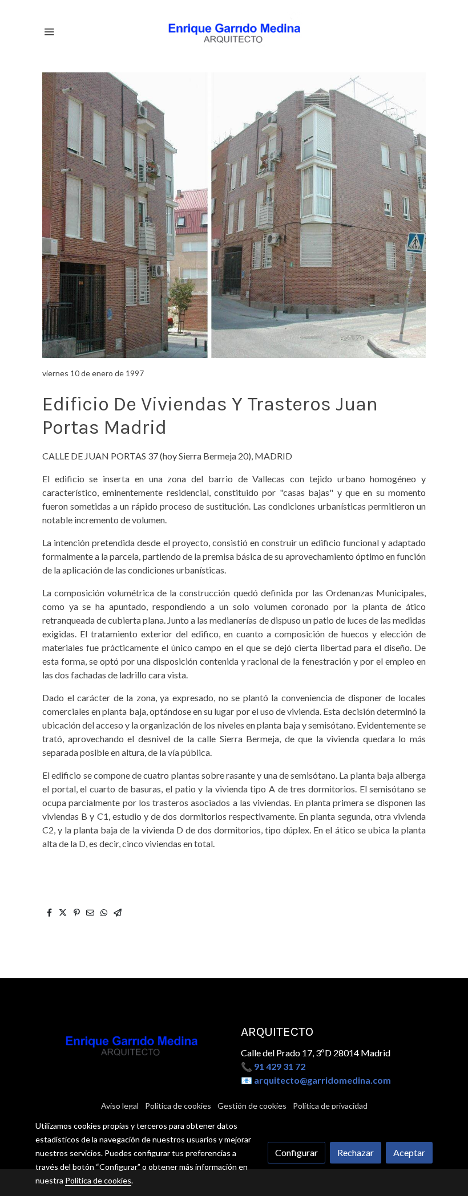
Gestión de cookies (252, 1105)
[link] (234, 31)
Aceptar (409, 1152)
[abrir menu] (49, 31)
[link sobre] (131, 1043)
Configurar (296, 1152)
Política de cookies (178, 1105)
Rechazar (355, 1152)
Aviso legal (120, 1105)
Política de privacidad (330, 1105)
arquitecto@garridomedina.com (322, 1080)
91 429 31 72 (279, 1066)
